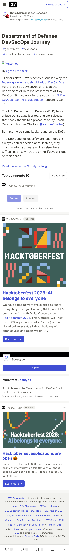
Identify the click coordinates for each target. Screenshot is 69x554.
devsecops (29, 49)
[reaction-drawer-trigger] (9, 549)
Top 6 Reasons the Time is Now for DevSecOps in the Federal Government (32, 392)
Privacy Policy (36, 524)
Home (13, 506)
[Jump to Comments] (24, 549)
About (56, 515)
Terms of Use (54, 524)
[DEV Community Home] (13, 4)
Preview (31, 198)
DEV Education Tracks (16, 510)
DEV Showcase (42, 515)
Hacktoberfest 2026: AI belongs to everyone (27, 295)
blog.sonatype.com (39, 19)
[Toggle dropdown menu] (64, 219)
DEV (17, 532)
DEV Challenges (28, 506)
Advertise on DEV (53, 510)
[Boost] (52, 549)
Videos (53, 506)
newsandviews (43, 54)
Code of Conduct (25, 208)
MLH (61, 520)
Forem (17, 529)
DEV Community (15, 498)
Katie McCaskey (20, 12)
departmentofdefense (17, 54)
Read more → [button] (13, 339)
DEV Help (36, 510)
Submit (14, 198)
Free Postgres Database (29, 520)
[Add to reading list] (39, 549)
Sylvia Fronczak (17, 71)
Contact (9, 520)
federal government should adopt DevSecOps (33, 82)
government (11, 49)
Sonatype (41, 12)
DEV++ (43, 506)
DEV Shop (50, 520)
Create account (55, 4)
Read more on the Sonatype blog (24, 166)
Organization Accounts (19, 515)
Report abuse (46, 208)
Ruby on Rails (32, 536)
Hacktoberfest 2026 (16, 317)
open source (34, 529)
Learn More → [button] (13, 483)
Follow (35, 367)
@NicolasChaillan (51, 124)
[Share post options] (63, 549)
